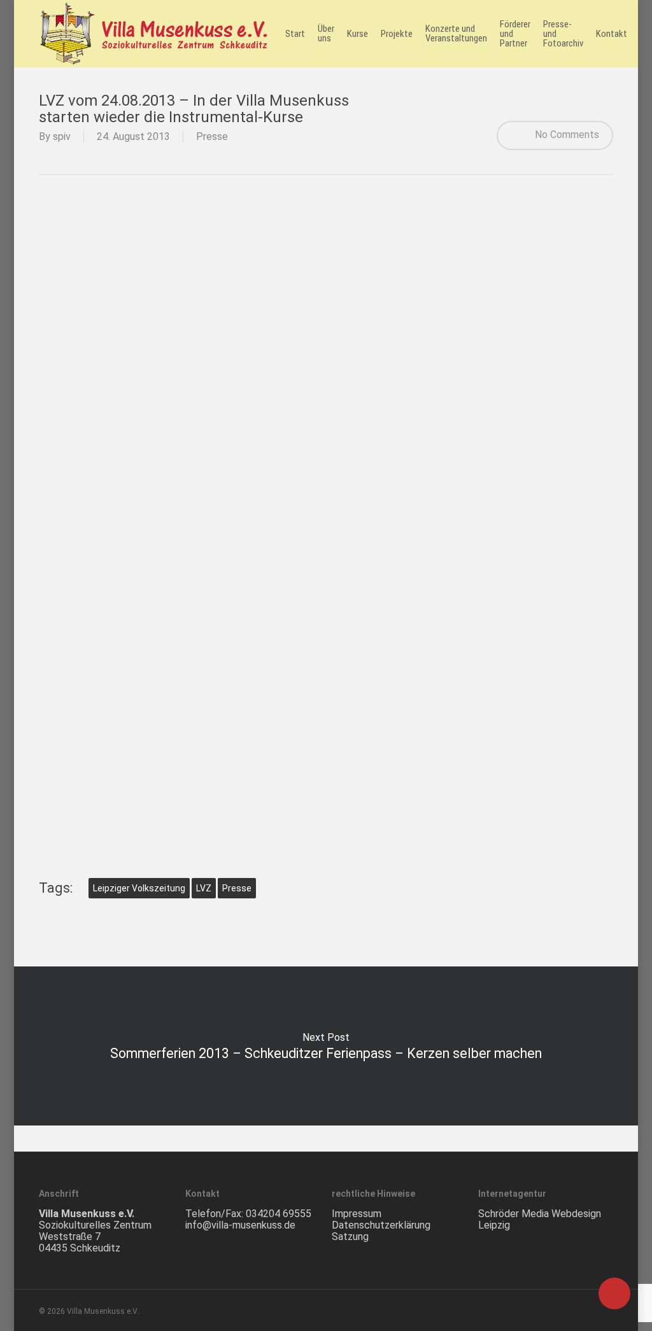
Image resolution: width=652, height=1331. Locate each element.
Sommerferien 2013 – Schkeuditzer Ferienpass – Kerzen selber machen (326, 1045)
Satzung (350, 1236)
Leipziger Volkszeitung (139, 888)
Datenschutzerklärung (381, 1225)
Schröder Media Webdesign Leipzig (539, 1219)
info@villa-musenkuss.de (240, 1225)
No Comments (565, 135)
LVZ (203, 888)
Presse (212, 136)
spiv (62, 136)
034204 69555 (278, 1214)
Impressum (356, 1214)
